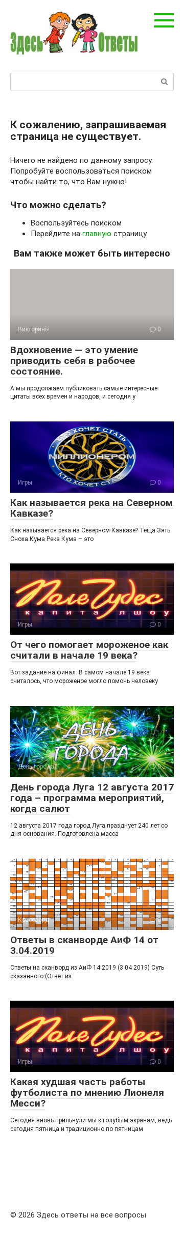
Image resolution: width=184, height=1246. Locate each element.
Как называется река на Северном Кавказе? (91, 508)
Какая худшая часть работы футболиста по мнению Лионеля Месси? (87, 1092)
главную (96, 233)
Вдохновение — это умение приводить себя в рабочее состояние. (74, 360)
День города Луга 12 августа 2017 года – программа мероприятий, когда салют (92, 797)
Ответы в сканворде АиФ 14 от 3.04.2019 (84, 945)
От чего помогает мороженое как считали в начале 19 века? (89, 650)
